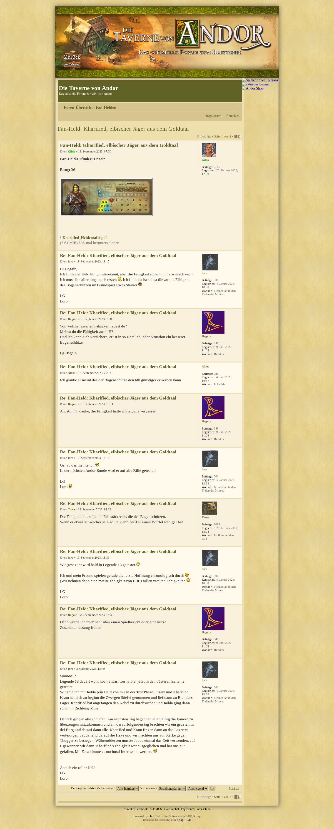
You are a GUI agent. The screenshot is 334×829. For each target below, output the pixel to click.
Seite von (222, 136)
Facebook (142, 809)
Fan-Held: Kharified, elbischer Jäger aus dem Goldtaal (123, 128)
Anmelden (232, 115)
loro (70, 261)
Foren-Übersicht (78, 107)
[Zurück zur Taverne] (71, 60)
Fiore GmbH (171, 809)
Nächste (234, 788)
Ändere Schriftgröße (236, 106)
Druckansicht (229, 106)
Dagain (72, 319)
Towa (71, 509)
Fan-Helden (106, 107)
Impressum (187, 809)
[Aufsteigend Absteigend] (201, 788)
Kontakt (129, 809)
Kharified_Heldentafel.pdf (84, 237)
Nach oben (238, 248)
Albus (71, 373)
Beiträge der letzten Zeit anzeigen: (93, 788)
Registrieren (213, 115)
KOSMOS (156, 809)
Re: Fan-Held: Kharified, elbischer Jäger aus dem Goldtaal (118, 255)
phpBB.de (185, 820)
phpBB (153, 816)
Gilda (71, 151)
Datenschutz (203, 809)
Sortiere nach (149, 788)
